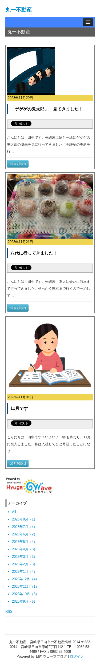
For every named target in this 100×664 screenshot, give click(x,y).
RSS (9, 612)
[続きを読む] (18, 163)
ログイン (77, 656)
